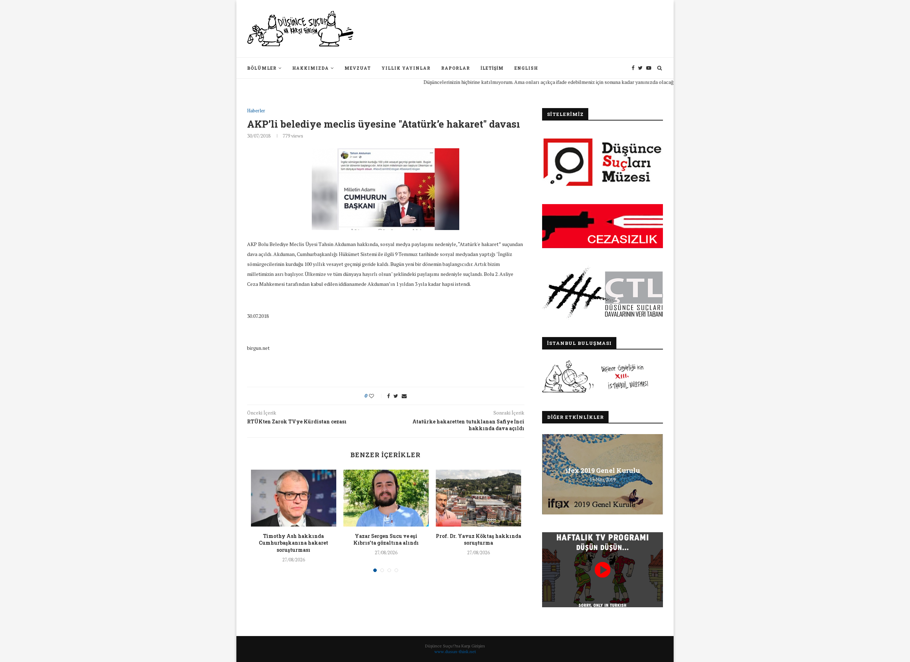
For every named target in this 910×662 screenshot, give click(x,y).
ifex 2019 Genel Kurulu (603, 470)
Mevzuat (357, 68)
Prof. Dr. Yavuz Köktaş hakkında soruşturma (478, 539)
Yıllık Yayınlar (405, 68)
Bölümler (262, 68)
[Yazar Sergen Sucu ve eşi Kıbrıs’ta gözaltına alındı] (386, 498)
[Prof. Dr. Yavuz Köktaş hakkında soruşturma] (478, 498)
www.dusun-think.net (455, 651)
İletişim (492, 68)
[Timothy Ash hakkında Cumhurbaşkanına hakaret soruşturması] (293, 498)
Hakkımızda (310, 68)
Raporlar (455, 68)
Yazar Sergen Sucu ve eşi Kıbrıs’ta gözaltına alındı (386, 539)
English (526, 68)
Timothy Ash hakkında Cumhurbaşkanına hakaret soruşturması (293, 543)
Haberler (256, 111)
